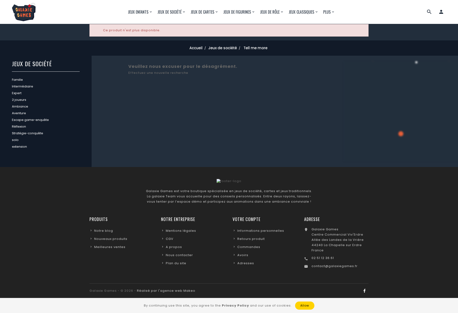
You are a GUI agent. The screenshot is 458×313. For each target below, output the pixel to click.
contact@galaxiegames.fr (335, 266)
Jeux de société (32, 64)
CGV (169, 239)
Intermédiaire (22, 86)
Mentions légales (181, 230)
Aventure (19, 113)
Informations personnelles (260, 230)
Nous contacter (179, 255)
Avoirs (242, 255)
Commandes (248, 247)
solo (15, 140)
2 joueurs (19, 99)
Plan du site (176, 263)
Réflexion (19, 126)
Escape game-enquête (30, 120)
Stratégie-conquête (27, 133)
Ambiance (20, 106)
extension (19, 146)
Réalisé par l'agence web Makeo (166, 290)
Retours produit (251, 239)
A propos (174, 247)
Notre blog (103, 230)
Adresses (245, 263)
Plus (327, 12)
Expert (16, 93)
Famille (17, 79)
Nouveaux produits (110, 239)
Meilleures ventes (109, 247)
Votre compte (246, 219)
